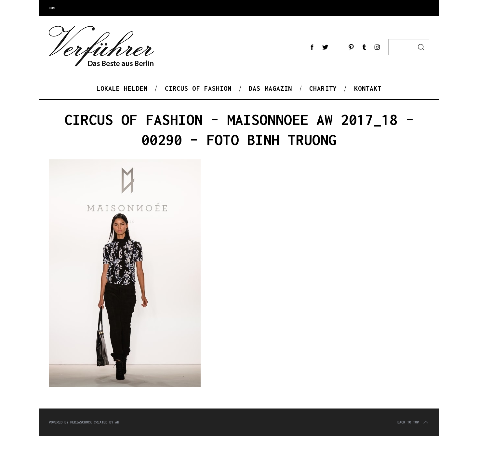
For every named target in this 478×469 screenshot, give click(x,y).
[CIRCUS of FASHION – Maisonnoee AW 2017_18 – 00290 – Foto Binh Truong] (125, 385)
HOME (52, 8)
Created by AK (106, 422)
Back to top (408, 422)
